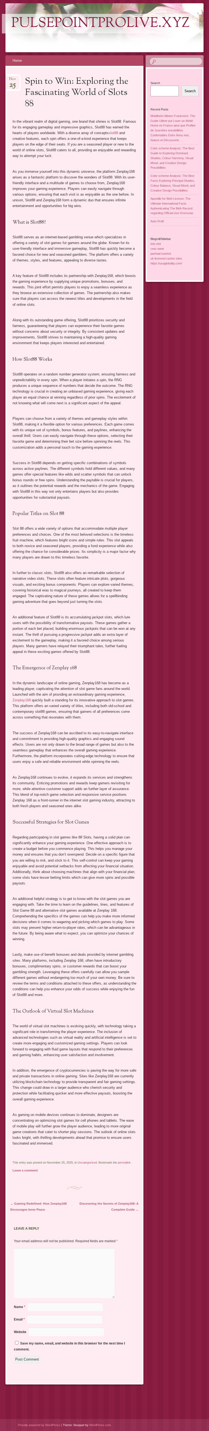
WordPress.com (100, 1425)
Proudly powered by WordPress (39, 1425)
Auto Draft (157, 221)
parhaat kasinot (160, 253)
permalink (124, 1162)
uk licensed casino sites (166, 258)
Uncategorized (87, 1162)
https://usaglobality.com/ (166, 263)
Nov (12, 81)
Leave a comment (25, 1170)
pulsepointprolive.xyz (100, 23)
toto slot (155, 243)
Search (155, 83)
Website (20, 1332)
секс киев (157, 248)
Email (19, 1319)
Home (17, 60)
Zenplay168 (22, 700)
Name (19, 1307)
